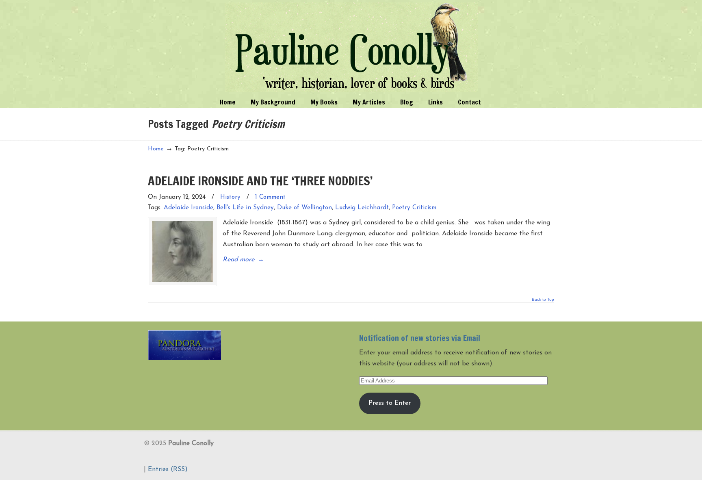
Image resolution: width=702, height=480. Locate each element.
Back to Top (543, 300)
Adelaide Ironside (188, 208)
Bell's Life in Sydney (245, 208)
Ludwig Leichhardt (362, 208)
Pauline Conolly (351, 47)
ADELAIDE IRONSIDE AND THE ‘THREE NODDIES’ (260, 180)
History (230, 197)
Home (156, 149)
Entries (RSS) (168, 469)
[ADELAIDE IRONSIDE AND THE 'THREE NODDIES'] (182, 251)
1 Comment (270, 197)
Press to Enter (389, 403)
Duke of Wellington (304, 208)
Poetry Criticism (414, 208)
